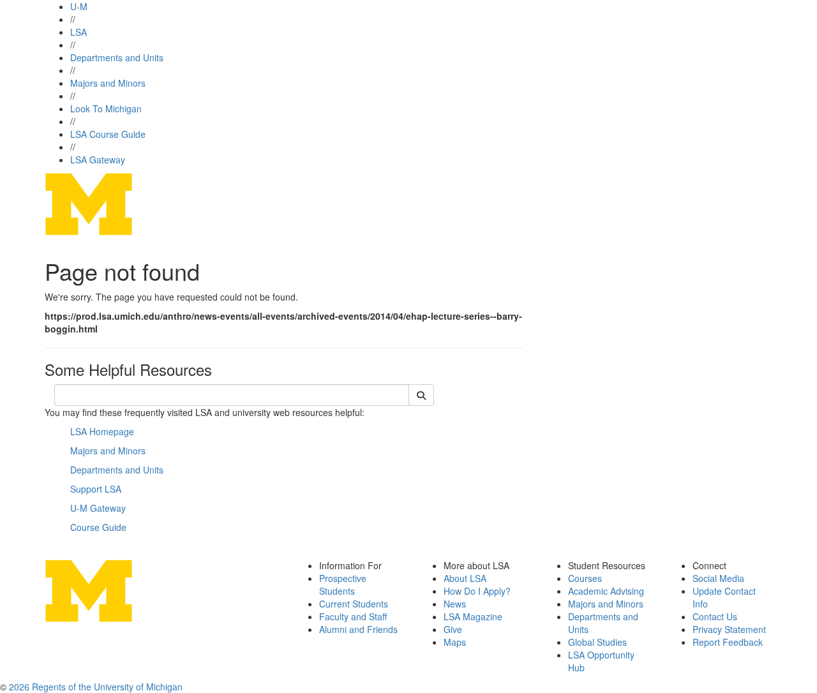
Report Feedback (728, 642)
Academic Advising (606, 591)
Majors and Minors (108, 83)
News (455, 603)
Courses (585, 578)
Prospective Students (342, 584)
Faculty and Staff (353, 616)
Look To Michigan (106, 108)
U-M (78, 6)
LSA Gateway (97, 159)
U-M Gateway (98, 508)
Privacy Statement (729, 629)
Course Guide (98, 527)
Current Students (353, 603)
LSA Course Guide (108, 134)
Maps (455, 642)
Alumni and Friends (358, 629)
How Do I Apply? (477, 591)
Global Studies (597, 642)
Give (453, 629)
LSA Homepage (102, 431)
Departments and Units (116, 57)
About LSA (465, 578)
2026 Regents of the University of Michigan (96, 686)
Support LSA (95, 488)
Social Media (718, 578)
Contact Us (715, 616)
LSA (78, 32)
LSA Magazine (473, 616)
